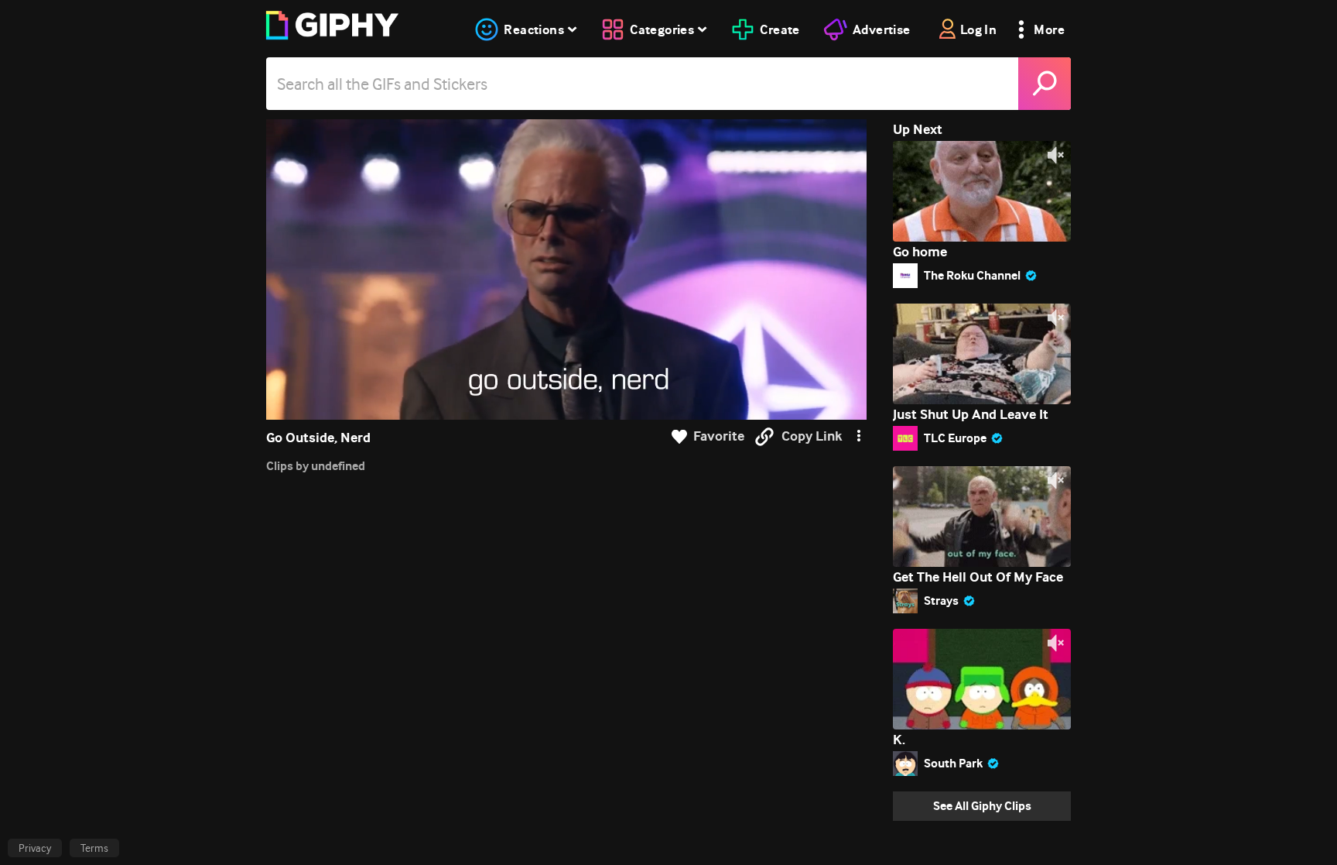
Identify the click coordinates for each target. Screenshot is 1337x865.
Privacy (35, 848)
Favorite (718, 436)
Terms (94, 848)
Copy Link (811, 436)
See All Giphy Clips (982, 805)
